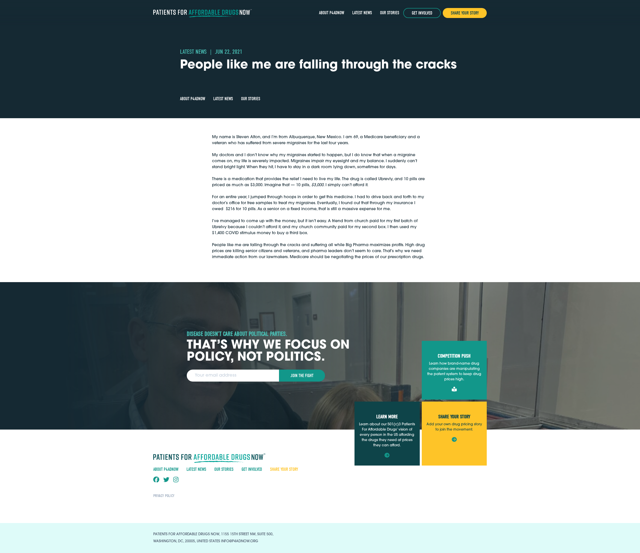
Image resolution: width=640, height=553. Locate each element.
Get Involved (422, 13)
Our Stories (389, 12)
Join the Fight (302, 375)
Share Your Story (465, 13)
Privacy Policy (163, 496)
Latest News (362, 12)
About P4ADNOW (331, 12)
